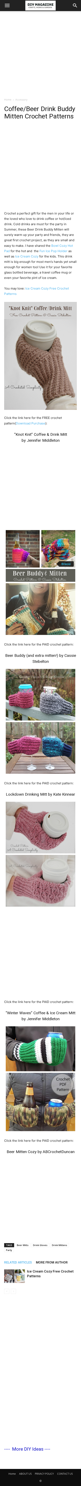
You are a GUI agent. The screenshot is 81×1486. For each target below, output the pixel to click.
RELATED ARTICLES (18, 1262)
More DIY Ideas (27, 1449)
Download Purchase (30, 423)
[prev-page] (6, 1291)
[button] (7, 5)
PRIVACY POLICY (44, 1474)
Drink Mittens (59, 1245)
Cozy (34, 256)
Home (7, 99)
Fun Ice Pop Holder (53, 251)
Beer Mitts (22, 1245)
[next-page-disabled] (13, 1291)
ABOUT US (25, 1474)
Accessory (21, 99)
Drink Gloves (40, 1245)
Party (9, 1250)
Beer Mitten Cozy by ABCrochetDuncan (41, 1151)
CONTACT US (65, 1474)
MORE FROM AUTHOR (52, 1262)
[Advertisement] (40, 53)
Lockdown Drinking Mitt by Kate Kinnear (40, 794)
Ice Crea (21, 256)
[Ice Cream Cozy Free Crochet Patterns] (14, 1276)
